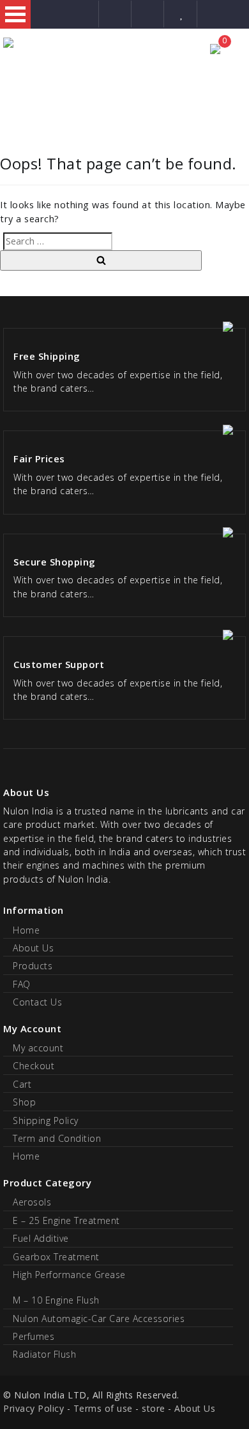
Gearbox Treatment (56, 1257)
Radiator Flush (44, 1354)
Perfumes (33, 1336)
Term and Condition (57, 1138)
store (153, 1408)
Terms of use (103, 1408)
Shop (24, 1102)
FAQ (22, 984)
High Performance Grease (69, 1275)
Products (32, 966)
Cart (22, 1084)
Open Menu (15, 14)
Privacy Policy (33, 1408)
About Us (33, 948)
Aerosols (32, 1202)
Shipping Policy (46, 1120)
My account (38, 1048)
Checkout (33, 1066)
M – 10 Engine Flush (56, 1300)
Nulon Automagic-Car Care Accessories (99, 1318)
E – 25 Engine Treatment (66, 1220)
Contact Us (37, 1002)
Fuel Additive (41, 1238)
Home (26, 930)
